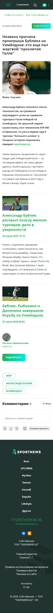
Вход (48, 403)
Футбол (26, 475)
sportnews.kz (22, 144)
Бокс (26, 461)
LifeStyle (26, 503)
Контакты (26, 583)
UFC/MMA (26, 468)
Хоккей (26, 489)
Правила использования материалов (26, 567)
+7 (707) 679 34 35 (26, 519)
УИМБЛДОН (15, 391)
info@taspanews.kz (26, 523)
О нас (26, 587)
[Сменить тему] (46, 5)
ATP (10, 375)
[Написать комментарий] (26, 419)
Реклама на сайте (26, 574)
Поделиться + (41, 25)
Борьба (26, 496)
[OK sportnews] (29, 533)
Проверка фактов (26, 570)
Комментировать (39, 428)
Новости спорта (14, 15)
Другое (26, 511)
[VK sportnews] (23, 533)
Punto (41, 261)
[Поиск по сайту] (35, 5)
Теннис (26, 482)
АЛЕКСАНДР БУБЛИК (20, 383)
